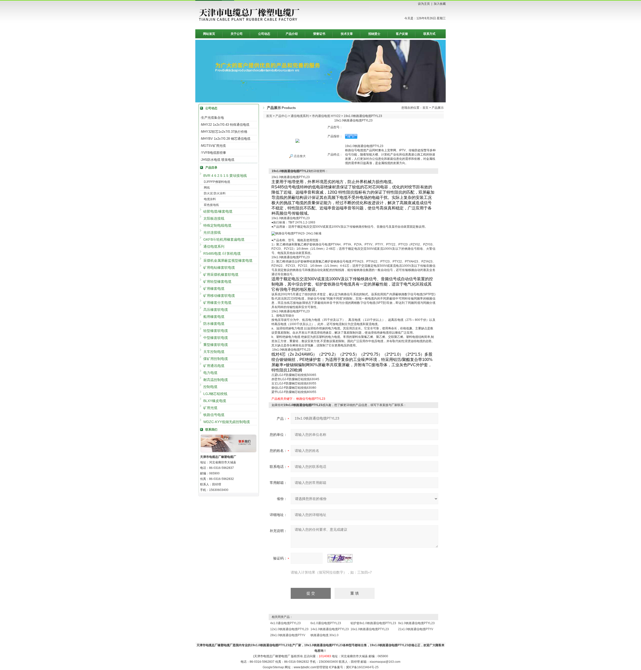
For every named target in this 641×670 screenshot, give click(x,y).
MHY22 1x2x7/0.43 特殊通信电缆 (225, 124)
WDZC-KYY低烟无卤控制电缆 (226, 422)
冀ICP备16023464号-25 (362, 667)
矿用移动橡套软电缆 (219, 296)
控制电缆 (210, 387)
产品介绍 (292, 34)
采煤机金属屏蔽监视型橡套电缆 (227, 260)
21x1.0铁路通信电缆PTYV (415, 629)
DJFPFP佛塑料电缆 (217, 182)
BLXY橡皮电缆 (214, 401)
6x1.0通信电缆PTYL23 (325, 623)
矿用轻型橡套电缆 (217, 282)
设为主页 (424, 4)
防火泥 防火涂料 (215, 193)
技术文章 (347, 34)
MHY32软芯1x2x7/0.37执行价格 (224, 131)
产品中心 (281, 116)
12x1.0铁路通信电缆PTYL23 (289, 629)
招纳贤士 (374, 34)
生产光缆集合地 (212, 117)
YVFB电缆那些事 (213, 153)
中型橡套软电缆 (215, 338)
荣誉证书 (319, 34)
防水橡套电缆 (213, 324)
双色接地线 (211, 205)
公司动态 (264, 34)
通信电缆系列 (213, 246)
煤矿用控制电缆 (215, 359)
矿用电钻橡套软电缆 (219, 267)
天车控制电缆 (213, 352)
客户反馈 (402, 34)
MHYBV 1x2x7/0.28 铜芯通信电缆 (225, 139)
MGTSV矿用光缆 (213, 146)
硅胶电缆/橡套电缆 (217, 211)
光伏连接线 (212, 232)
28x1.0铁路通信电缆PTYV (287, 635)
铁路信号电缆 (213, 415)
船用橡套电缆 (213, 317)
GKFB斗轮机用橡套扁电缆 (223, 239)
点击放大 (299, 156)
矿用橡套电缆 (213, 289)
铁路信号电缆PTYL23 (310, 398)
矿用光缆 (210, 408)
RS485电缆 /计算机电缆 (222, 253)
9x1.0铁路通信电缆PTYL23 (416, 623)
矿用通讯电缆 (213, 366)
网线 (207, 187)
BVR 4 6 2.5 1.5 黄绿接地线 (225, 176)
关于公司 (237, 34)
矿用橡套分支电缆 (217, 303)
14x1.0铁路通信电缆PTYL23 (329, 629)
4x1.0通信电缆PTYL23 (285, 623)
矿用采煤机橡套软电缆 (220, 275)
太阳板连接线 (213, 218)
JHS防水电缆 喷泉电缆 (217, 160)
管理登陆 (322, 667)
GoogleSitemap (273, 667)
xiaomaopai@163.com (385, 661)
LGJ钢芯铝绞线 (215, 394)
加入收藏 (440, 4)
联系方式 (429, 34)
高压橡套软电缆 (215, 310)
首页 (425, 107)
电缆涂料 (210, 199)
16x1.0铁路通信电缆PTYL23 (370, 629)
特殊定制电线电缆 (217, 225)
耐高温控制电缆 (215, 380)
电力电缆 (210, 373)
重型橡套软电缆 (215, 345)
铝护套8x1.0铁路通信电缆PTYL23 (373, 623)
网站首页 (209, 34)
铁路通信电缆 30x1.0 (324, 635)
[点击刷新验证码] (340, 558)
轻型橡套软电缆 (215, 331)
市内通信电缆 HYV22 (326, 116)
